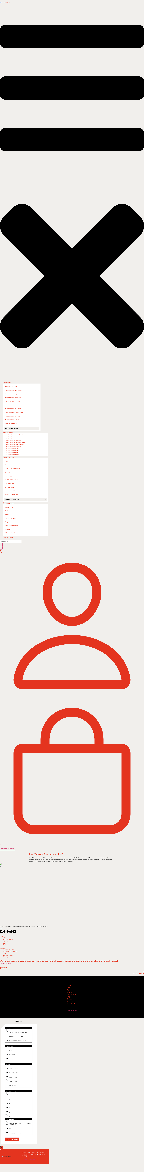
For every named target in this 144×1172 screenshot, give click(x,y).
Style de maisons (72, 990)
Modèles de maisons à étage (13, 440)
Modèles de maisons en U (12, 454)
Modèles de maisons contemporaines (15, 442)
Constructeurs (71, 994)
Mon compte (71, 1003)
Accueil (69, 985)
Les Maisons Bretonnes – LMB (46, 854)
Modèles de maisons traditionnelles (15, 435)
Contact (69, 999)
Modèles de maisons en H (12, 448)
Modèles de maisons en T (12, 452)
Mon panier (70, 1001)
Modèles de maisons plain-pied (14, 436)
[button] (72, 193)
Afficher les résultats (12, 1139)
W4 (136, 973)
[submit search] (23, 541)
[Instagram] (6, 931)
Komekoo (141, 973)
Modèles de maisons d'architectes (15, 444)
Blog (68, 997)
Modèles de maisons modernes (14, 438)
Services (69, 992)
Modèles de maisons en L (12, 450)
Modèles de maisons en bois (13, 446)
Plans (68, 988)
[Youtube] (14, 931)
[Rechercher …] (10, 541)
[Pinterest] (10, 931)
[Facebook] (2, 931)
